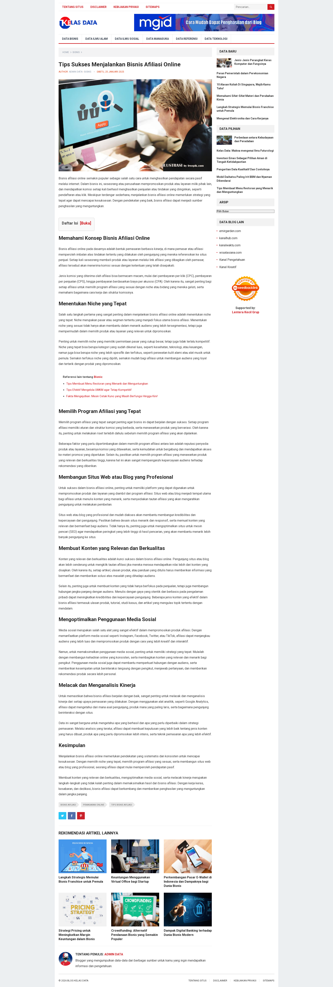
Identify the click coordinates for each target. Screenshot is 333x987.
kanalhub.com (228, 238)
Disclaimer (98, 6)
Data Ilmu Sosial (127, 38)
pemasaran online (93, 805)
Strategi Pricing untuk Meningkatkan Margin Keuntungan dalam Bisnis (77, 935)
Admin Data (75, 71)
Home (65, 52)
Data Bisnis (70, 38)
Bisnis (76, 52)
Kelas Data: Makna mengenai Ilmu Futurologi (245, 150)
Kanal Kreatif (227, 267)
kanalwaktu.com (229, 245)
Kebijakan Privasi (126, 6)
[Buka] (85, 223)
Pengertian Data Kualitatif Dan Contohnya (243, 169)
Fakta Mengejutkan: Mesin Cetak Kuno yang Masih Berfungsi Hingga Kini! (112, 396)
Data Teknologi (216, 38)
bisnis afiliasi (68, 805)
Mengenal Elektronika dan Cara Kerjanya (242, 118)
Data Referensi (187, 38)
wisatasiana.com (230, 252)
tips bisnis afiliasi (121, 805)
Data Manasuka (157, 38)
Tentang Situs (72, 6)
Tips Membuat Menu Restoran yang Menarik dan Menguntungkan (107, 383)
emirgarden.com (230, 231)
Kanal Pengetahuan (232, 260)
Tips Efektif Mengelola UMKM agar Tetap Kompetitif (99, 390)
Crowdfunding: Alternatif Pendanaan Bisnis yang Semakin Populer (134, 935)
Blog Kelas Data (77, 980)
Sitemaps (153, 6)
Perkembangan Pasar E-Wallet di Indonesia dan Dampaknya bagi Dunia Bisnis (188, 881)
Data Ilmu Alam (96, 38)
